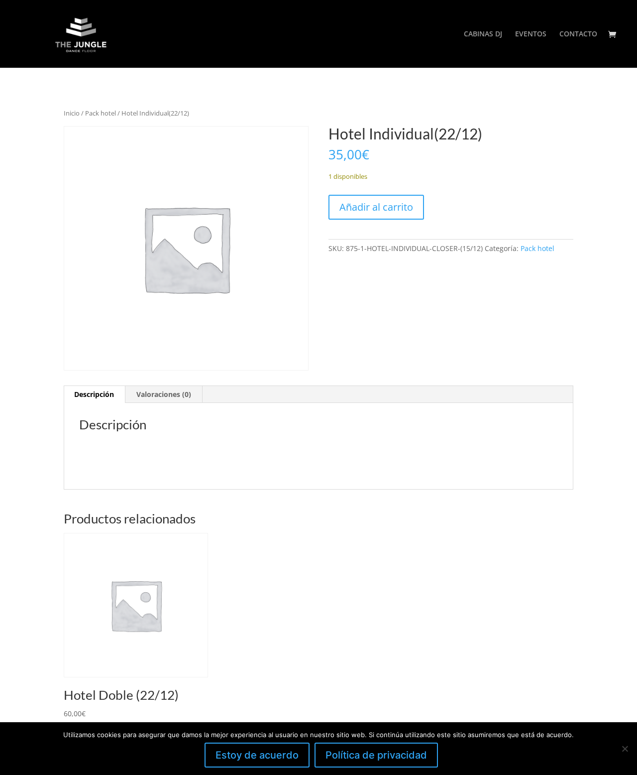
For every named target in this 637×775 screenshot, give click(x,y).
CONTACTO (578, 34)
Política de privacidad (376, 755)
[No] (625, 749)
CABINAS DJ (483, 34)
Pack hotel (100, 113)
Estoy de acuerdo (257, 755)
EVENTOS (530, 34)
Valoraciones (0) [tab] (163, 394)
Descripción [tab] (94, 394)
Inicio (72, 113)
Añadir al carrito (376, 207)
